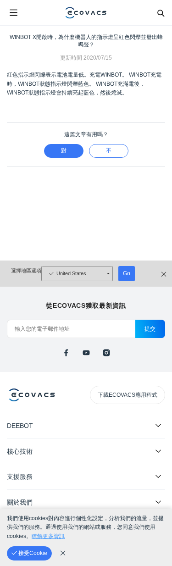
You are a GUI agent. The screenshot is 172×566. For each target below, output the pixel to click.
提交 (150, 329)
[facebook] (66, 352)
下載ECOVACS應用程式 (127, 395)
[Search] (160, 12)
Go (126, 273)
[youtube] (86, 352)
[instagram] (106, 352)
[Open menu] (13, 12)
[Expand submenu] (158, 425)
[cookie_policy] (63, 553)
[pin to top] (155, 440)
